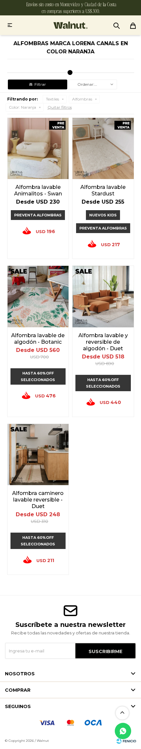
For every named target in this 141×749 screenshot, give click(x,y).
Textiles (52, 99)
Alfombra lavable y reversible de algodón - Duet (103, 342)
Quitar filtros (60, 107)
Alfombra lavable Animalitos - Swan (38, 190)
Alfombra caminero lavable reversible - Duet (38, 499)
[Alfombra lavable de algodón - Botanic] (38, 296)
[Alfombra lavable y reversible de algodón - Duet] (103, 296)
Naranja (22, 107)
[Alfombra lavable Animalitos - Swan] (38, 148)
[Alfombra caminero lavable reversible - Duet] (38, 454)
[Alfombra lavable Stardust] (103, 148)
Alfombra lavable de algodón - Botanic (38, 338)
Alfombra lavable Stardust (103, 190)
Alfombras (82, 99)
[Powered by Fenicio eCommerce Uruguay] (126, 741)
